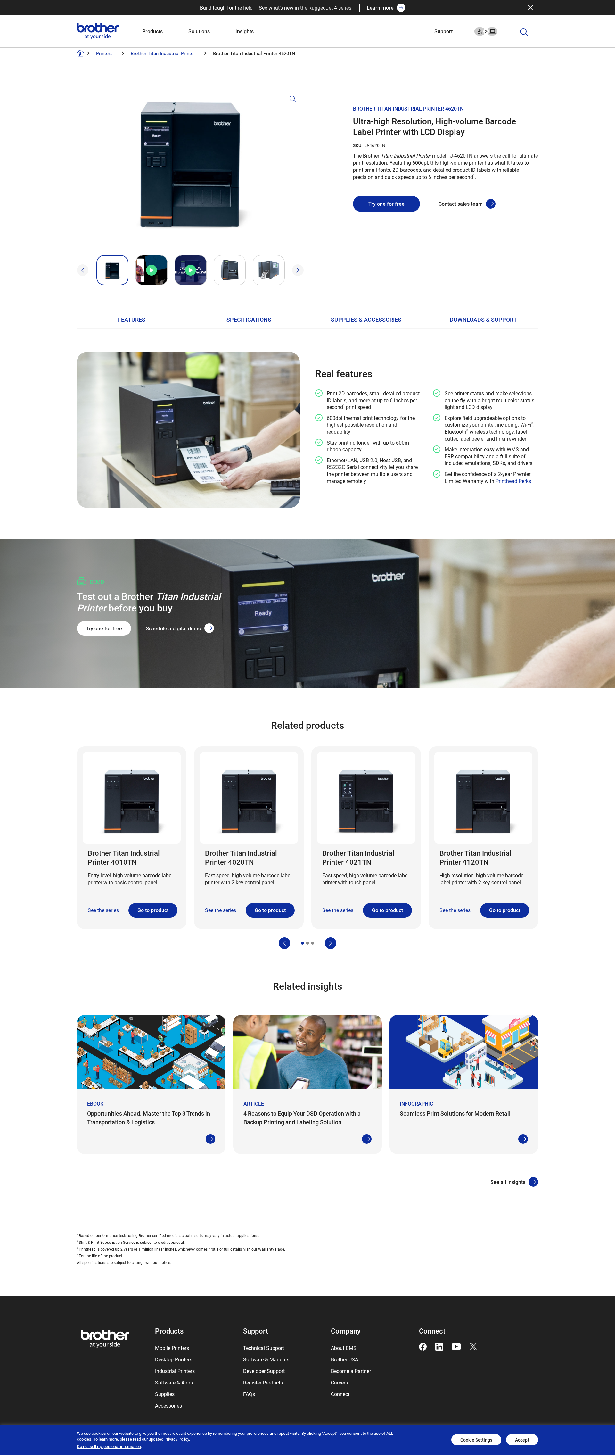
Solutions (199, 31)
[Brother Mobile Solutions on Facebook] (423, 1346)
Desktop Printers (173, 1359)
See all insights (507, 1181)
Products (152, 31)
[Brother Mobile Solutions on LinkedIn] (439, 1346)
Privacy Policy (176, 1439)
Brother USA (344, 1359)
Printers (104, 53)
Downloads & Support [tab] (483, 319)
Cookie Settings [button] (476, 1440)
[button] (190, 172)
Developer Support (264, 1371)
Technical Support (263, 1347)
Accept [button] (522, 1440)
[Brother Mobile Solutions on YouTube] (456, 1346)
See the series (103, 910)
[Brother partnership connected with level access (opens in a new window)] (485, 30)
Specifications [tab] (248, 319)
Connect (340, 1394)
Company (346, 1330)
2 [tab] (307, 943)
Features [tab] (131, 319)
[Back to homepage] (80, 53)
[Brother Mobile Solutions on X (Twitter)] (473, 1346)
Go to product (152, 910)
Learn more (380, 7)
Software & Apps (174, 1382)
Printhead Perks (513, 481)
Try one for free (386, 203)
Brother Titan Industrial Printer (163, 53)
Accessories (168, 1405)
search (524, 32)
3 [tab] (312, 943)
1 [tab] (302, 943)
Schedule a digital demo (173, 628)
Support (443, 31)
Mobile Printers (172, 1347)
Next (298, 270)
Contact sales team (461, 203)
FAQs (249, 1394)
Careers (339, 1382)
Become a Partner (351, 1371)
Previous (82, 270)
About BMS (344, 1347)
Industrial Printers (175, 1371)
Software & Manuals (266, 1359)
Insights (244, 31)
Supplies (165, 1394)
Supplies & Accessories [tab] (366, 319)
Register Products (263, 1382)
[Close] (530, 7)
